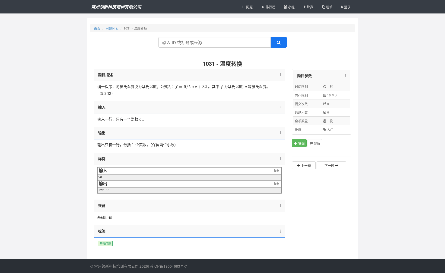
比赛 (309, 6)
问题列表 (111, 28)
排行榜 (270, 6)
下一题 (329, 165)
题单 (328, 6)
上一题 (305, 165)
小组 (291, 6)
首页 (97, 28)
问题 (249, 6)
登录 (346, 6)
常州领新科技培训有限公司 (116, 7)
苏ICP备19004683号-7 (168, 266)
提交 (301, 143)
